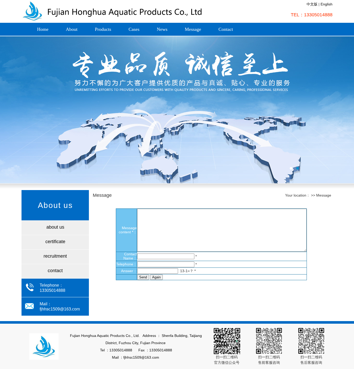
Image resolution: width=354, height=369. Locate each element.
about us (55, 227)
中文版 (312, 4)
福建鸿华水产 (177, 109)
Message (193, 29)
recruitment (55, 256)
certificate (55, 241)
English (326, 4)
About (71, 29)
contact (55, 270)
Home (42, 29)
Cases (134, 29)
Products (103, 29)
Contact (225, 29)
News (162, 29)
